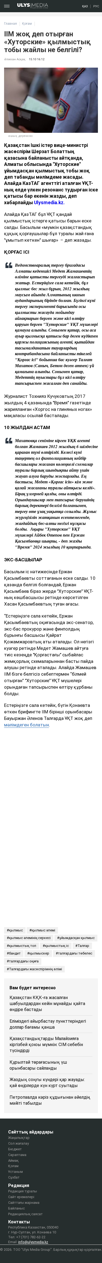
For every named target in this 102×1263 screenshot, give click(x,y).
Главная (10, 24)
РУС (96, 6)
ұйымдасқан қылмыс (77, 938)
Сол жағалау (18, 1143)
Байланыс (16, 1208)
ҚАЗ (85, 6)
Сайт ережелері (21, 1197)
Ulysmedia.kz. (49, 202)
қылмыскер (39, 953)
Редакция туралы (22, 1191)
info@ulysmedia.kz (33, 1242)
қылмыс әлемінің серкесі (30, 938)
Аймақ (13, 1160)
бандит (15, 953)
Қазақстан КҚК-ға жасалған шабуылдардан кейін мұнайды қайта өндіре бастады (47, 1003)
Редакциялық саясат (25, 1214)
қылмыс (16, 930)
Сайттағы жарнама (23, 1203)
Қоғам (27, 24)
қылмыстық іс (57, 946)
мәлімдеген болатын (26, 724)
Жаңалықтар (19, 1138)
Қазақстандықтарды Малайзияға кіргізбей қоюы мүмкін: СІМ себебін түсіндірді (46, 1044)
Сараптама (17, 1155)
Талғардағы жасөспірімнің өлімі (35, 969)
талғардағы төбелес (75, 953)
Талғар (83, 946)
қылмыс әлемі (43, 930)
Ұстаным (15, 1172)
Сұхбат (14, 1177)
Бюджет (15, 1149)
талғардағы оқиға (24, 961)
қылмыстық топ (22, 946)
